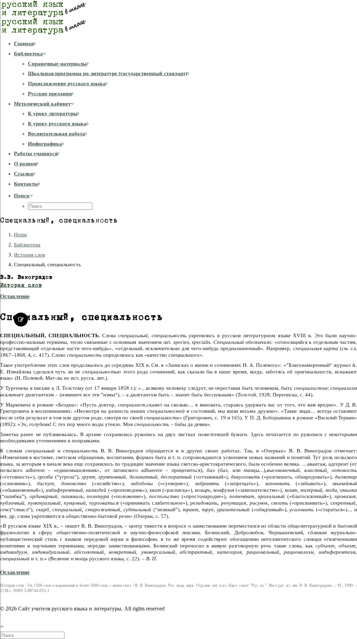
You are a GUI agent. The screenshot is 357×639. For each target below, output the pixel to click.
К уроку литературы (52, 113)
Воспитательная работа (56, 133)
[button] (23, 195)
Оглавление (15, 296)
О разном (25, 163)
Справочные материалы (57, 63)
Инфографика (45, 144)
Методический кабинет (42, 103)
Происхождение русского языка (67, 83)
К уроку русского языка (57, 123)
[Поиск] (33, 635)
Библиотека (28, 53)
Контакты (26, 184)
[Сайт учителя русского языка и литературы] (178, 17)
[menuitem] (185, 43)
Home (20, 234)
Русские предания (50, 93)
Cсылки (23, 173)
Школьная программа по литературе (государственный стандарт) (107, 73)
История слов (29, 255)
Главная (24, 43)
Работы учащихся (36, 153)
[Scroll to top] (5, 626)
